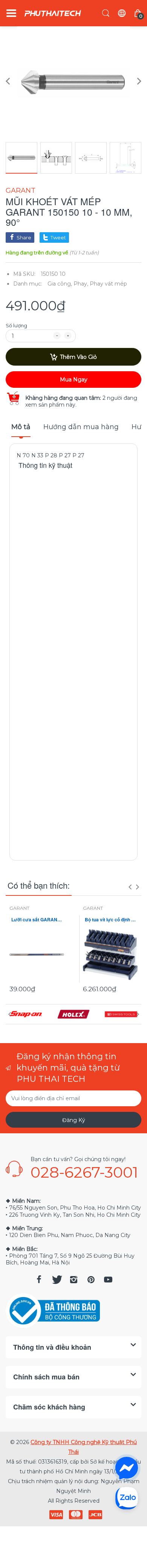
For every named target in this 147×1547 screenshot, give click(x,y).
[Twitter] (56, 1279)
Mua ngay (73, 379)
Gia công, (59, 283)
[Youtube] (108, 1279)
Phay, (81, 283)
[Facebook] (39, 1279)
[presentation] (130, 886)
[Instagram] (73, 1279)
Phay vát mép (108, 283)
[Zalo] (126, 1497)
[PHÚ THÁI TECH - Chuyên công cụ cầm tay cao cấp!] (52, 13)
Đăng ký (73, 1120)
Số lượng (16, 325)
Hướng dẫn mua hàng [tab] (81, 427)
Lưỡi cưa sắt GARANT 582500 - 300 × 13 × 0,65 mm (36, 919)
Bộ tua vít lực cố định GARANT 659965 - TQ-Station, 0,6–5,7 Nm (110, 919)
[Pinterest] (91, 1279)
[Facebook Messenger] (126, 1468)
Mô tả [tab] (21, 427)
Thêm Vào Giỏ (78, 357)
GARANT (20, 190)
